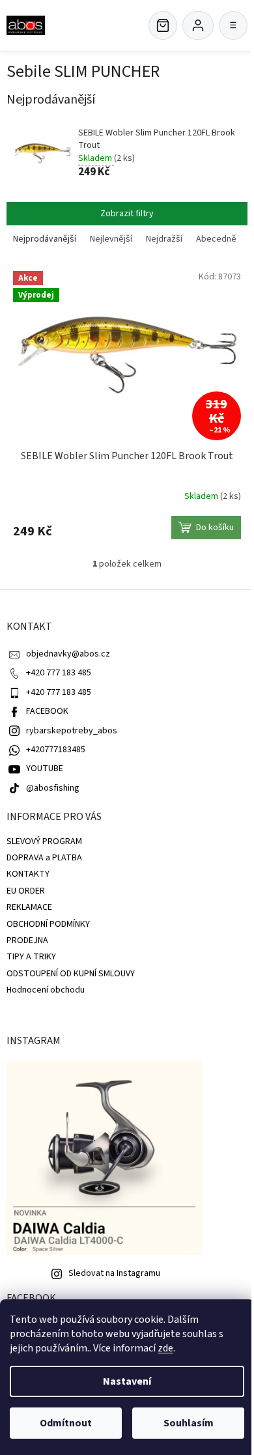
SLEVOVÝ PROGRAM (44, 841)
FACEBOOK (47, 711)
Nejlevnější (111, 239)
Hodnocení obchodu (46, 989)
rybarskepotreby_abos (71, 730)
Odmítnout (66, 1423)
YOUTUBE (44, 768)
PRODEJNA (27, 940)
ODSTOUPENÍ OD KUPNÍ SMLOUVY (71, 973)
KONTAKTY (28, 874)
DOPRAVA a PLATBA (44, 857)
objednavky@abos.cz (68, 653)
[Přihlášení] (198, 25)
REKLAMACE (29, 907)
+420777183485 (55, 749)
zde (165, 1348)
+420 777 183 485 (58, 672)
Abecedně (216, 239)
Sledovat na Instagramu (114, 1273)
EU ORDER (26, 890)
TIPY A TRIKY (31, 956)
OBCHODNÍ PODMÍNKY (48, 924)
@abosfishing (52, 788)
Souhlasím (188, 1423)
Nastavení (127, 1381)
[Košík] (162, 25)
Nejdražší (164, 239)
